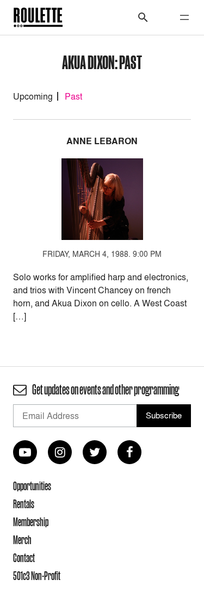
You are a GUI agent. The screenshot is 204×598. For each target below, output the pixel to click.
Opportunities (32, 486)
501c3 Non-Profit (36, 576)
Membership (30, 522)
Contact (24, 558)
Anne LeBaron (102, 141)
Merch (22, 540)
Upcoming (33, 96)
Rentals (23, 504)
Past (73, 96)
